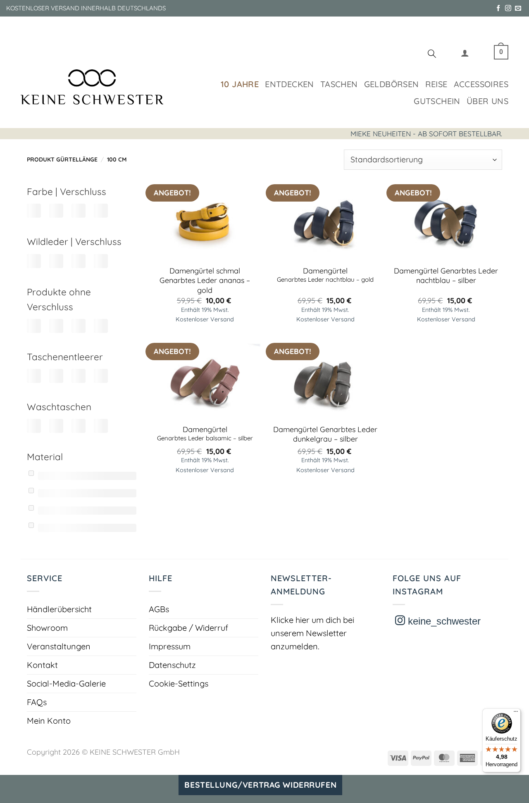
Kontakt (42, 665)
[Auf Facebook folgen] (498, 8)
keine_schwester (443, 621)
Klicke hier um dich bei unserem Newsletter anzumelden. (312, 633)
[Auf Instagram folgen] (508, 8)
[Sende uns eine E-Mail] (518, 8)
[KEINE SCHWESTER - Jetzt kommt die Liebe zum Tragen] (92, 87)
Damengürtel (325, 274)
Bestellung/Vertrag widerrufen (260, 785)
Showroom (47, 627)
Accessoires (481, 84)
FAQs (37, 702)
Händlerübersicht (59, 609)
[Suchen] (432, 55)
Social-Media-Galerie (66, 683)
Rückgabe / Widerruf (188, 627)
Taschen (339, 84)
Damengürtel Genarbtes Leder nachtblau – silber (446, 275)
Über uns (487, 101)
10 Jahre (240, 84)
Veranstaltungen (59, 646)
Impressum (170, 646)
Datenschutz (172, 665)
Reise (436, 84)
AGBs (159, 609)
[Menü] (516, 713)
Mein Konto (49, 720)
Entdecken (289, 84)
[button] (465, 55)
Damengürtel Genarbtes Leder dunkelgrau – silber (325, 434)
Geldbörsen (391, 84)
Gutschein (437, 101)
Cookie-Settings (178, 683)
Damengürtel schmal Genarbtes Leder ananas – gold (205, 280)
